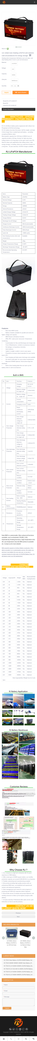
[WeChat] (10, 1029)
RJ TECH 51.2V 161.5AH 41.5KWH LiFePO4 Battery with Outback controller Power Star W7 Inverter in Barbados (19, 969)
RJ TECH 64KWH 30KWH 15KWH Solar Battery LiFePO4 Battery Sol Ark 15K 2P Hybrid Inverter (19, 963)
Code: (4, 105)
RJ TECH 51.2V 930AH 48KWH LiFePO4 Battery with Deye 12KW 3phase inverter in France (19, 974)
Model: (5, 101)
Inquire (6, 92)
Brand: (5, 103)
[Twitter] (16, 1029)
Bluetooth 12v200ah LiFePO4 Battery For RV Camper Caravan (25, 943)
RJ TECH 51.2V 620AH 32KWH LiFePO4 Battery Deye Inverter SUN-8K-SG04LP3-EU (19, 966)
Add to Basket (22, 92)
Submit (7, 1008)
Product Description (8, 109)
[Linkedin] (20, 1029)
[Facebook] (26, 1029)
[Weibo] (13, 1029)
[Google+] (23, 1029)
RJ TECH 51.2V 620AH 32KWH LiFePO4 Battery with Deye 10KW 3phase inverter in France (19, 971)
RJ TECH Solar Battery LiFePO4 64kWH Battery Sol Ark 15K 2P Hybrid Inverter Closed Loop (19, 960)
